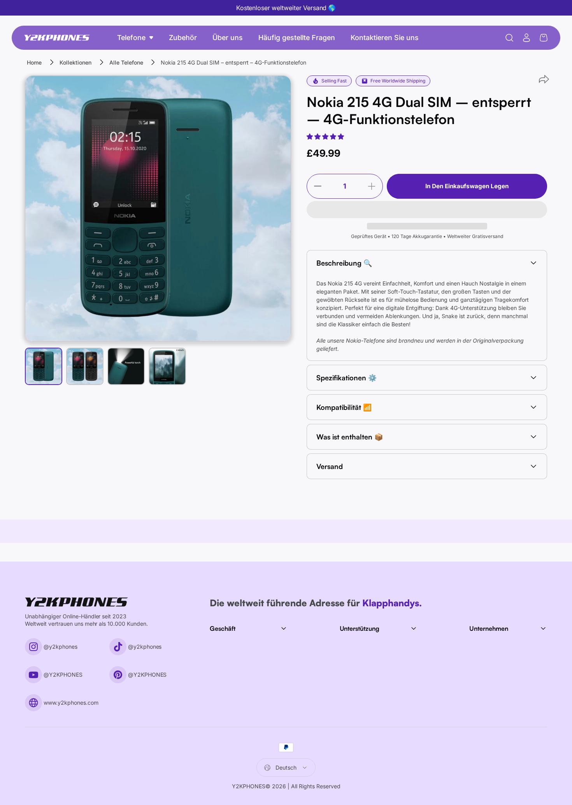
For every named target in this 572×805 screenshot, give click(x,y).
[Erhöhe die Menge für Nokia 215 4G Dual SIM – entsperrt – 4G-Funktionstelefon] (374, 186)
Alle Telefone (126, 62)
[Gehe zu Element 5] (167, 366)
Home (34, 62)
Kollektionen (75, 62)
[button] (326, 136)
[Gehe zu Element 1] (85, 366)
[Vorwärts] (271, 223)
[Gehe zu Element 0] (43, 366)
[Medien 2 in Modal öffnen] (158, 208)
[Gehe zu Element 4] (126, 366)
